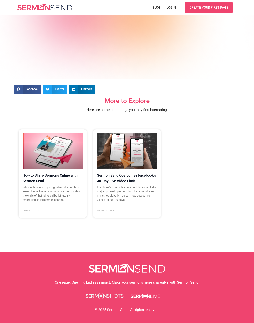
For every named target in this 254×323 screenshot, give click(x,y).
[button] (27, 89)
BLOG (156, 7)
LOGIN (171, 7)
